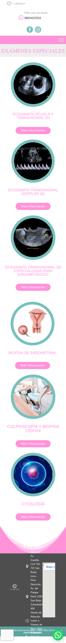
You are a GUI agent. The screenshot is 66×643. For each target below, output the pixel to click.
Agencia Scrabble (32, 632)
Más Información (33, 130)
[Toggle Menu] (61, 40)
